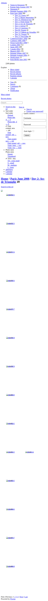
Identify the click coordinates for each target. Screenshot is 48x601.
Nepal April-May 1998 (18, 43)
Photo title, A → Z (10, 119)
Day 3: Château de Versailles (25, 32)
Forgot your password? (34, 111)
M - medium (12, 165)
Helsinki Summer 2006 (18, 11)
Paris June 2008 (16, 13)
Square (10, 154)
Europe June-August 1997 (20, 7)
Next (21, 597)
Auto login (28, 131)
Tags (12, 82)
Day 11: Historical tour (23, 20)
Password (27, 124)
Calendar (13, 78)
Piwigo (12, 599)
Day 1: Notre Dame (22, 22)
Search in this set (7, 187)
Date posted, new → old (11, 140)
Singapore (14, 9)
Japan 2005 (14, 47)
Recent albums (15, 74)
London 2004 (15, 45)
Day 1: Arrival (20, 26)
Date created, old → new (11, 135)
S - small (11, 163)
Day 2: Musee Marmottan (24, 18)
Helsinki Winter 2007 (18, 53)
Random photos (16, 76)
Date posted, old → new (17, 143)
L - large (11, 167)
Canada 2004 (15, 49)
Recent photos (15, 72)
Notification (14, 91)
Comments (14, 86)
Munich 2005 (15, 51)
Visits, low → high (14, 148)
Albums (4, 3)
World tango (14, 57)
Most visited (14, 70)
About (12, 88)
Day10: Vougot (20, 30)
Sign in (21, 107)
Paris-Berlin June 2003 (18, 60)
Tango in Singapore (17, 5)
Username (27, 118)
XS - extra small (13, 161)
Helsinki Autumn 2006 (18, 55)
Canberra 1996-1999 (18, 41)
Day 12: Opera (20, 15)
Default (10, 115)
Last (26, 597)
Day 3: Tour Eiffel (21, 36)
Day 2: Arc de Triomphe (24, 24)
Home (4, 178)
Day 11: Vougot (21, 34)
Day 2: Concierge (21, 28)
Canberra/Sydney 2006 (18, 39)
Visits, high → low (14, 145)
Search (12, 84)
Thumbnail (12, 156)
